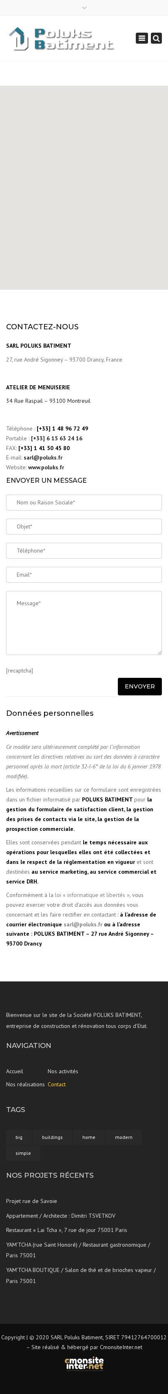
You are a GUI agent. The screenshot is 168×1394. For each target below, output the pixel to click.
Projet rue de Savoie (31, 1201)
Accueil (14, 1071)
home (88, 1137)
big (18, 1137)
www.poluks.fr (46, 467)
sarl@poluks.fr (43, 457)
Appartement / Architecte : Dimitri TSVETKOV (60, 1215)
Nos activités (63, 1071)
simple (23, 1153)
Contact (57, 1084)
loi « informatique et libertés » (92, 895)
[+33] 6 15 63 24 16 (56, 438)
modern (124, 1137)
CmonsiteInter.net (121, 1347)
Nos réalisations (25, 1084)
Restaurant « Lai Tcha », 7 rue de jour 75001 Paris (66, 1230)
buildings (52, 1137)
